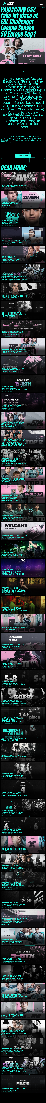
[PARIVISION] (8, 3)
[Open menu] (41, 3)
